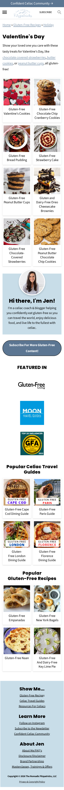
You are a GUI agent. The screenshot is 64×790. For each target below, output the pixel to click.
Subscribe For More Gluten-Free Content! (32, 348)
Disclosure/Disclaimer (32, 756)
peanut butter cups (31, 63)
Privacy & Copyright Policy (32, 781)
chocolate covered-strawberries (24, 57)
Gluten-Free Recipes (27, 25)
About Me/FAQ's (32, 751)
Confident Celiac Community (32, 734)
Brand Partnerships (32, 761)
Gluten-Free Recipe (31, 695)
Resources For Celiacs (32, 706)
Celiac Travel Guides (32, 701)
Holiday (48, 25)
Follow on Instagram (32, 723)
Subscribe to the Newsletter (32, 728)
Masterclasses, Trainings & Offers (32, 767)
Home (7, 25)
